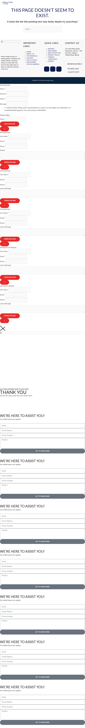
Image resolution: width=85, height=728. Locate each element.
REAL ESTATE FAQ (54, 53)
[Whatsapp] (8, 404)
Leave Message (5, 188)
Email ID (3, 94)
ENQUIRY (51, 49)
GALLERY (30, 58)
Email (2, 141)
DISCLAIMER (52, 51)
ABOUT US (30, 54)
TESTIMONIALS (32, 56)
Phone (2, 99)
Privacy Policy (5, 115)
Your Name (4, 136)
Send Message (9, 124)
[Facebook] (46, 69)
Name (2, 89)
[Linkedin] (58, 69)
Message (3, 104)
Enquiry (2, 150)
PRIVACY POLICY (54, 55)
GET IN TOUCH (32, 60)
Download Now (10, 162)
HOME (29, 52)
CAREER (51, 61)
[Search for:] (42, 29)
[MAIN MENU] (81, 3)
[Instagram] (52, 69)
